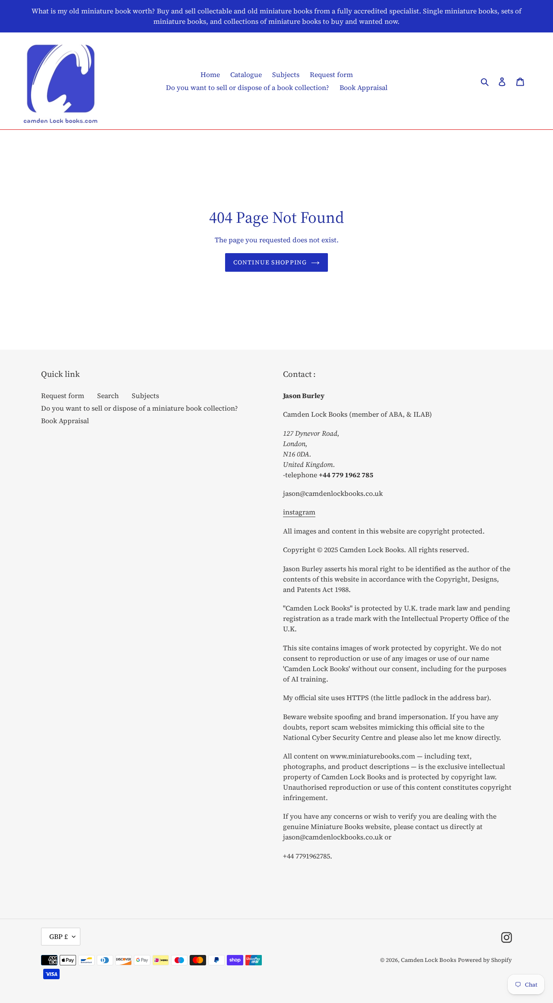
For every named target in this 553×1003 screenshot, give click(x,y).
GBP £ (58, 936)
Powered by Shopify (485, 960)
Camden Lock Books (428, 960)
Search (108, 395)
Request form (62, 395)
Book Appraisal (65, 420)
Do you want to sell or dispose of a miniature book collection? (139, 408)
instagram (299, 512)
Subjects (145, 395)
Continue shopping (270, 262)
